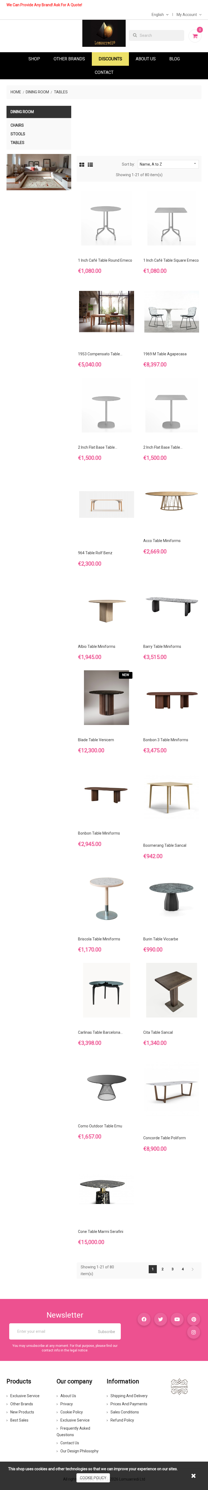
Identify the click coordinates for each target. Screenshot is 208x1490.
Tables (17, 142)
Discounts (110, 58)
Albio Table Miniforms (96, 646)
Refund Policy (122, 1420)
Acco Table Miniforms (162, 541)
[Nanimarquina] (38, 172)
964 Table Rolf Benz (95, 553)
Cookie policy (71, 1412)
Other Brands (69, 58)
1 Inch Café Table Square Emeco (171, 260)
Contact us (69, 1443)
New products (22, 1412)
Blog (174, 58)
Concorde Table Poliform (164, 1138)
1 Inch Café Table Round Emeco (105, 260)
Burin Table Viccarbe (160, 939)
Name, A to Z (168, 164)
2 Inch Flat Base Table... (97, 447)
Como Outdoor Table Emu (100, 1126)
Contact (104, 72)
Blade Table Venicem (96, 740)
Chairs (17, 125)
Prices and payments (128, 1404)
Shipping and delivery (129, 1396)
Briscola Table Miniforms (99, 939)
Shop (34, 58)
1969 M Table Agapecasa (165, 354)
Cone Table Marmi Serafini (100, 1231)
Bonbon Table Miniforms (99, 833)
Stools (18, 134)
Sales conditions (124, 1412)
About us (68, 1396)
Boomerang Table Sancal (164, 845)
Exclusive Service (25, 1396)
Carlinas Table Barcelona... (100, 1032)
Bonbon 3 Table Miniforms (165, 740)
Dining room (22, 112)
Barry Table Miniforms (162, 646)
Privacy (66, 1404)
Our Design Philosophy (79, 1451)
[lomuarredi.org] (179, 1386)
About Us (146, 58)
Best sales (19, 1420)
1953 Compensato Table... (100, 354)
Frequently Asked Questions (73, 1431)
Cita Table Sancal (158, 1032)
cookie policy (93, 1478)
